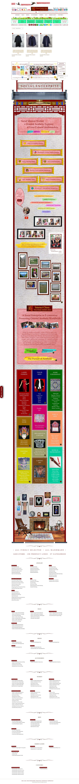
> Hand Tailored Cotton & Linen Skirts (54, 697)
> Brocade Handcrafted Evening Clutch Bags (55, 615)
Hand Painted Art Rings (33, 584)
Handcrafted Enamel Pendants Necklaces (17, 581)
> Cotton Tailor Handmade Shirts (53, 723)
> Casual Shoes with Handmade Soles (35, 642)
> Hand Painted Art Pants (33, 693)
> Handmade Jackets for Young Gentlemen (36, 747)
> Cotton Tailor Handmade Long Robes (17, 723)
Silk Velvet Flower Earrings (53, 575)
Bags (39, 609)
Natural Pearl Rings (33, 582)
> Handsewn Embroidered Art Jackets (54, 684)
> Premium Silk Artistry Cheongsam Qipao (17, 681)
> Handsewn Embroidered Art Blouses (17, 693)
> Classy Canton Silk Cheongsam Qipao (17, 680)
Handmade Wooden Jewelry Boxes (54, 581)
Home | (22, 780)
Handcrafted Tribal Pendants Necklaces (17, 588)
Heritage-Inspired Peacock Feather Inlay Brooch (18, 597)
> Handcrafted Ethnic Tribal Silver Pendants (18, 771)
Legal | (25, 780)
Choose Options (18, 42)
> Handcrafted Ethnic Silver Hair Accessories (18, 770)
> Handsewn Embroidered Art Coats (54, 681)
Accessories (39, 658)
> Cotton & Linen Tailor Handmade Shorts (17, 734)
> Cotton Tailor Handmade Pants (16, 732)
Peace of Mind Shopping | (31, 780)
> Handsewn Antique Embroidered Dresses (36, 680)
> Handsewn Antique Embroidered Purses (17, 624)
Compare (18, 40)
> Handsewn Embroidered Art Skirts (54, 693)
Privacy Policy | (39, 780)
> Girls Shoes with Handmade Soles (54, 642)
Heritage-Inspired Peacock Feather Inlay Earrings (56, 573)
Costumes (39, 765)
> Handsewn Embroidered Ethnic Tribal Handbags (19, 618)
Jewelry (39, 563)
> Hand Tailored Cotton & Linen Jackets (54, 688)
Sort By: (13, 28)
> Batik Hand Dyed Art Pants (34, 696)
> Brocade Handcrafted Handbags (16, 615)
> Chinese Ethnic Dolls (15, 752)
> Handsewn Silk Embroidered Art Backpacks (36, 614)
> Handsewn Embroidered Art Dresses (35, 681)
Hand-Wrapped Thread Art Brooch (16, 598)
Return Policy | (45, 780)
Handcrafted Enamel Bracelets (34, 568)
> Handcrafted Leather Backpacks (35, 618)
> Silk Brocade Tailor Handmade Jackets (35, 722)
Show (1, 392)
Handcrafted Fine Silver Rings (34, 581)
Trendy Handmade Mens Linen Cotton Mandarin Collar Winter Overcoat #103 (32, 52)
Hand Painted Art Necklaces (15, 585)
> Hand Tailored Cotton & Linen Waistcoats (18, 706)
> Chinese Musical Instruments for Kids (17, 755)
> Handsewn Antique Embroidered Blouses (18, 692)
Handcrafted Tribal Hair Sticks (16, 572)
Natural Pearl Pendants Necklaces (16, 584)
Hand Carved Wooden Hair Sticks (16, 573)
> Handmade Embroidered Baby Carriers (54, 747)
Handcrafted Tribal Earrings (53, 576)
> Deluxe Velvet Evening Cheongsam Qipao (18, 683)
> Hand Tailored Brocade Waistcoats (17, 707)
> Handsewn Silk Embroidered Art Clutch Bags (55, 614)
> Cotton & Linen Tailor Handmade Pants (17, 731)
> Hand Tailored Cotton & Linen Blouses (17, 697)
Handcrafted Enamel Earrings (53, 568)
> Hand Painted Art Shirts (15, 700)
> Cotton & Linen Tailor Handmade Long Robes (18, 722)
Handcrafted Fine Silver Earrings (53, 569)
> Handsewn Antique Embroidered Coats (54, 680)
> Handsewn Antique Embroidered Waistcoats (18, 703)
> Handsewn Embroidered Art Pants (35, 692)
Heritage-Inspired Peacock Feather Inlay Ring (36, 585)
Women (39, 676)
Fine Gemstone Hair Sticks (15, 566)
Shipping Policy (50, 780)
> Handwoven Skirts (52, 692)
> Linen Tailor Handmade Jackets (34, 723)
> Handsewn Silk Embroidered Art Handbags (18, 614)
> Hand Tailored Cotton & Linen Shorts (35, 697)
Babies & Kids (39, 744)
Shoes (39, 638)
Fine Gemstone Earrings (52, 566)
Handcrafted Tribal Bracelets (34, 572)
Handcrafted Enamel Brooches (16, 593)
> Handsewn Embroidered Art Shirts (17, 699)
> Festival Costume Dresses (43, 768)
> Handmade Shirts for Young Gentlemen (36, 749)
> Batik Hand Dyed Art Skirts (53, 696)
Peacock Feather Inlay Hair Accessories (17, 569)
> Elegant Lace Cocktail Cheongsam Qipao (17, 684)
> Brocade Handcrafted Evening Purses (17, 627)
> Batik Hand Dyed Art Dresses (34, 684)
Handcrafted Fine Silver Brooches (16, 594)
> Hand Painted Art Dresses (34, 683)
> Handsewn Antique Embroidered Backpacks (36, 612)
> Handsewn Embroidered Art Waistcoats (17, 704)
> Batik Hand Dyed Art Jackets (34, 726)
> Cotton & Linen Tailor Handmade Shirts (55, 722)
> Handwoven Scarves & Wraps (16, 663)
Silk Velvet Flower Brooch (15, 600)
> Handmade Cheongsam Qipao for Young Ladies (19, 747)
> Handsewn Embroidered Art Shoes (17, 642)
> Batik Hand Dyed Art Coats (53, 687)
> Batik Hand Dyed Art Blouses (16, 696)
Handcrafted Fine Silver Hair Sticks (16, 568)
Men (39, 717)
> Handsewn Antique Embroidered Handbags (18, 612)
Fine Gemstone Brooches (15, 591)
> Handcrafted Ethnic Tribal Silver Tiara (17, 768)
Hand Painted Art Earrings (52, 572)
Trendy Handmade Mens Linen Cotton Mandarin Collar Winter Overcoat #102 (46, 52)
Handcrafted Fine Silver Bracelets (35, 569)
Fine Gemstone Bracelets (33, 566)
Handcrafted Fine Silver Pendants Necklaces (18, 582)
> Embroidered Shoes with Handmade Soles (18, 643)
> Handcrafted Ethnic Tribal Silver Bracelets (18, 774)
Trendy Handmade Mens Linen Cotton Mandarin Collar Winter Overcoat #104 (18, 52)
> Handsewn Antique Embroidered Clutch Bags (55, 612)
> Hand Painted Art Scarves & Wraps (17, 664)
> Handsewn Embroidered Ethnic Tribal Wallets (18, 628)
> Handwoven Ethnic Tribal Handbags (17, 619)
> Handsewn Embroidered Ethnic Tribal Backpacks (37, 615)
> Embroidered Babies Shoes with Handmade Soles (37, 648)
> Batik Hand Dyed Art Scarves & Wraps (17, 666)
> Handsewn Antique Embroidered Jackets (55, 683)
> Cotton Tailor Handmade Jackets (35, 725)
